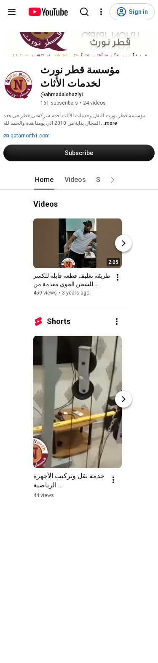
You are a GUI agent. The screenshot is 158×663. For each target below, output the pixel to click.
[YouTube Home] (48, 12)
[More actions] (117, 277)
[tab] (44, 180)
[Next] (123, 243)
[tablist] (79, 180)
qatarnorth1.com (29, 136)
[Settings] (101, 12)
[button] (112, 180)
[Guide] (12, 12)
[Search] (84, 12)
